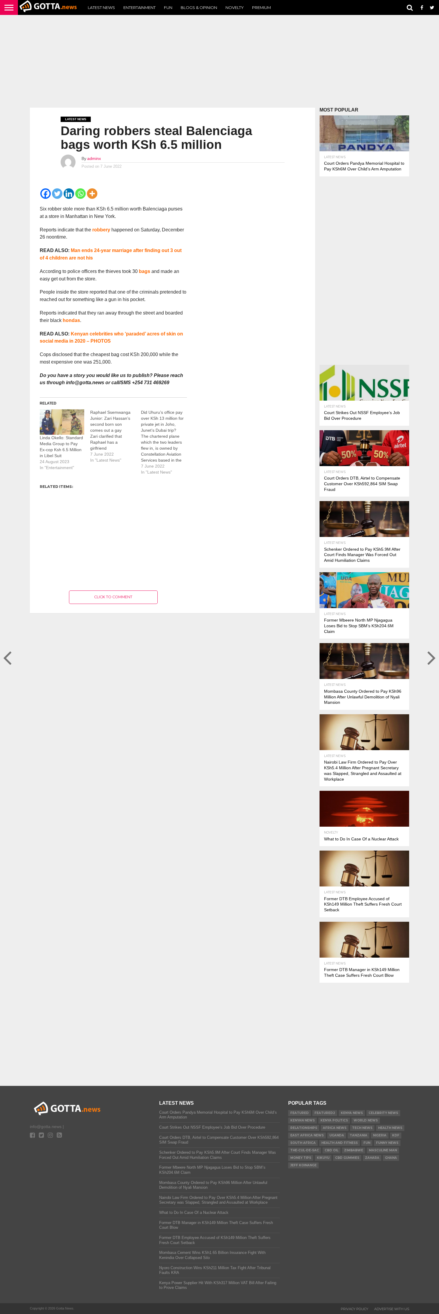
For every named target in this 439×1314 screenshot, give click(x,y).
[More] (92, 193)
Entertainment (139, 7)
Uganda (336, 1135)
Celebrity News (383, 1113)
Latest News (101, 7)
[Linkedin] (69, 193)
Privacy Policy (354, 1309)
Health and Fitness (339, 1143)
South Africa (303, 1143)
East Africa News (307, 1135)
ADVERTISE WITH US (391, 1309)
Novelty (234, 7)
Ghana (391, 1158)
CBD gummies (347, 1158)
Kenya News (352, 1113)
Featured (299, 1113)
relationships (303, 1128)
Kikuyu (323, 1158)
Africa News (334, 1128)
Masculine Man (383, 1150)
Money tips (300, 1158)
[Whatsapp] (80, 193)
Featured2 (324, 1113)
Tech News (362, 1128)
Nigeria (379, 1135)
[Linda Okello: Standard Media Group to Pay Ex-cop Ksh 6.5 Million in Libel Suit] (62, 422)
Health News (390, 1128)
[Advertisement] (219, 61)
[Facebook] (45, 193)
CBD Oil (331, 1150)
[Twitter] (57, 193)
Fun (168, 7)
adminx (94, 158)
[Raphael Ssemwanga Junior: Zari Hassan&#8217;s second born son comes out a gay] (115, 436)
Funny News (387, 1143)
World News (366, 1120)
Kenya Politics (334, 1120)
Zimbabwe (353, 1150)
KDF (395, 1135)
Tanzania (358, 1135)
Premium (261, 7)
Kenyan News (302, 1120)
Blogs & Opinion (199, 7)
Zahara (372, 1158)
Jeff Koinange (303, 1165)
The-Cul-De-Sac (304, 1150)
